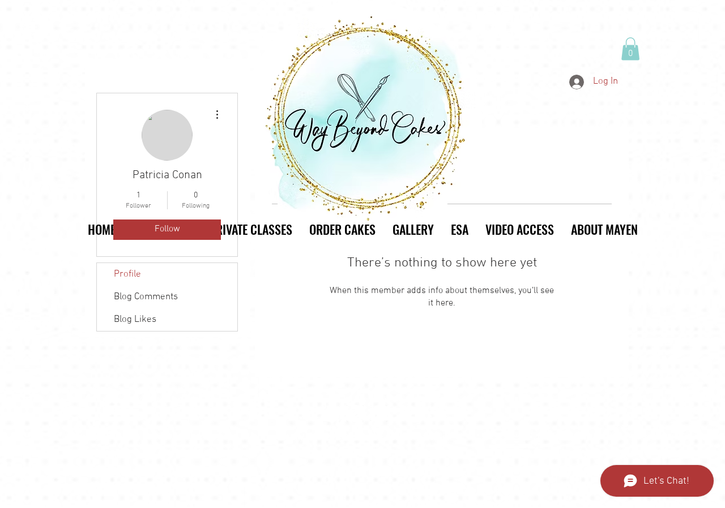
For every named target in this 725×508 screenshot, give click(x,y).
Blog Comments (146, 297)
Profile (127, 274)
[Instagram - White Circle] (355, 413)
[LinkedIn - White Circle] (378, 413)
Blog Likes (135, 319)
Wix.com (431, 438)
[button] (630, 49)
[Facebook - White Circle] (331, 413)
